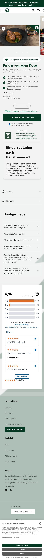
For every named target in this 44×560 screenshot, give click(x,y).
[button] (33, 10)
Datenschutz (10, 461)
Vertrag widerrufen (15, 429)
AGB (6, 445)
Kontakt (8, 407)
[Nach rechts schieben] (27, 52)
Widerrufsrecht (11, 456)
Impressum (9, 450)
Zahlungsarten (11, 419)
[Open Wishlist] (38, 10)
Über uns (8, 413)
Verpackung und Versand (15, 424)
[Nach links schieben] (16, 52)
